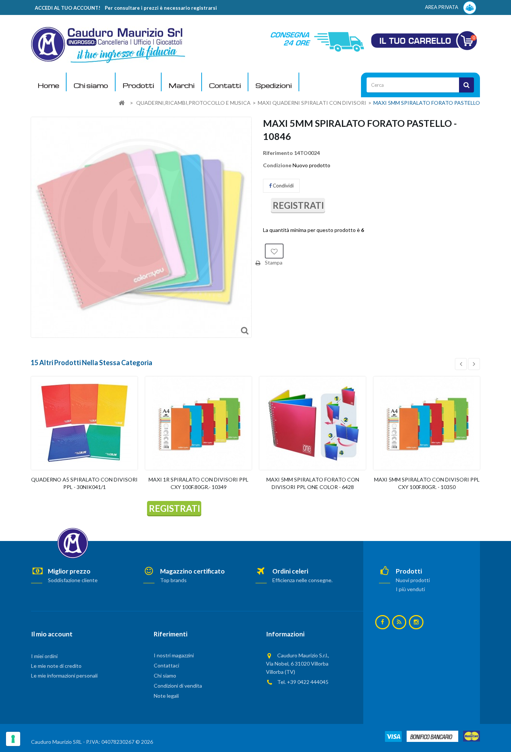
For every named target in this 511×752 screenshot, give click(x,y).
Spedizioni (274, 85)
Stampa (273, 262)
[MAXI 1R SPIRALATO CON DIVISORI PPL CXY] (198, 423)
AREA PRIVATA (442, 7)
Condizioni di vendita (178, 685)
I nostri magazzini (174, 655)
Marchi (182, 85)
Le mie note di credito (56, 666)
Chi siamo (91, 85)
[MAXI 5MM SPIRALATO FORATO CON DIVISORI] (312, 423)
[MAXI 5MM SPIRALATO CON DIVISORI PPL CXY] (426, 423)
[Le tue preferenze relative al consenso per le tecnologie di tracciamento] (13, 739)
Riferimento (278, 153)
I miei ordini (44, 656)
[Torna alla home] (121, 103)
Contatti (225, 85)
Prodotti (138, 85)
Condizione (277, 165)
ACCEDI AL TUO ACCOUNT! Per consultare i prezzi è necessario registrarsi (126, 8)
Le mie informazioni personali (64, 675)
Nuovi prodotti (413, 580)
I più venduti (410, 589)
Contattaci (166, 665)
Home (48, 85)
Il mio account (52, 634)
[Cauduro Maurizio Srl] (108, 44)
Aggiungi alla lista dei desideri (274, 251)
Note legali (166, 696)
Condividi (283, 186)
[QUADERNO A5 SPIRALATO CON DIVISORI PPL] (84, 423)
